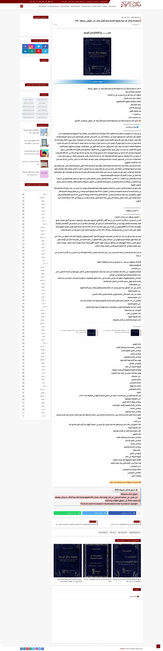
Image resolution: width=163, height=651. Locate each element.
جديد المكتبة (97, 2)
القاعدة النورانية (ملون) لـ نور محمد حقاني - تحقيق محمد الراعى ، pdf (31, 143)
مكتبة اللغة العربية (76, 6)
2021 (44, 386)
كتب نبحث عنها (124, 17)
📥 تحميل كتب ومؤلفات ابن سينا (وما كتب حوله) (125, 482)
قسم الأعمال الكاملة (28, 106)
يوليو (43, 201)
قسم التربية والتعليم (28, 110)
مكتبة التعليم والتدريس (53, 6)
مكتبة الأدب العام (65, 6)
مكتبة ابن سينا (102, 532)
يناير (43, 221)
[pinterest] (40, 1)
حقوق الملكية (89, 2)
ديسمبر (42, 227)
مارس (42, 214)
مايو (43, 207)
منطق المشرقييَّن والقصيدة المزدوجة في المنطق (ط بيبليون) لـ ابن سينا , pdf (127, 580)
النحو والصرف (42, 103)
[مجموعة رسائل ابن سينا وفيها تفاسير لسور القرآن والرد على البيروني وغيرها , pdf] (68, 560)
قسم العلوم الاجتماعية (42, 114)
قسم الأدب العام (42, 106)
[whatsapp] (37, 1)
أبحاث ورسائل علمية (42, 99)
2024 (44, 264)
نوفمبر (42, 231)
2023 (44, 307)
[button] (122, 513)
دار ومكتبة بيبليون (135, 17)
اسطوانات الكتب (28, 99)
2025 (44, 224)
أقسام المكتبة (112, 6)
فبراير (43, 217)
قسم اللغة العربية (42, 117)
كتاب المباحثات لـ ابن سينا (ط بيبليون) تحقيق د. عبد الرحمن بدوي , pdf (73, 331)
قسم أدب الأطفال (28, 103)
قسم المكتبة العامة (28, 117)
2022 (44, 343)
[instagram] (46, 1)
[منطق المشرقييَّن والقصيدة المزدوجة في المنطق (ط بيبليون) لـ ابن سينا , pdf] (127, 560)
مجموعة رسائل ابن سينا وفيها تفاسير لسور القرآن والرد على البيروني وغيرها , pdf (69, 580)
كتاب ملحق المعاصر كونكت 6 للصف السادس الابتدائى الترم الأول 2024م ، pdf (31, 154)
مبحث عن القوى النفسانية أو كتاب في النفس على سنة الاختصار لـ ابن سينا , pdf (116, 331)
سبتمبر (42, 234)
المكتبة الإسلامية (86, 6)
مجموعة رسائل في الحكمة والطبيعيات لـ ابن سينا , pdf (97, 580)
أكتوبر (42, 273)
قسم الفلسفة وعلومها (28, 114)
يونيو (43, 204)
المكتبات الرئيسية (96, 6)
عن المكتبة (82, 2)
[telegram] (43, 1)
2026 (44, 194)
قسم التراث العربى (42, 110)
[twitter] (49, 1)
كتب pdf (112, 532)
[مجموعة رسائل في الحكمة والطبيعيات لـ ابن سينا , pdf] (97, 560)
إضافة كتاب (64, 2)
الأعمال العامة (42, 6)
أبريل (43, 211)
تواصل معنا (70, 2)
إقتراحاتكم (77, 2)
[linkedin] (34, 1)
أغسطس (42, 197)
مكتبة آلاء (122, 648)
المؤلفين (104, 6)
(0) (54, 24)
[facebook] (52, 1)
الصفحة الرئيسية (104, 2)
